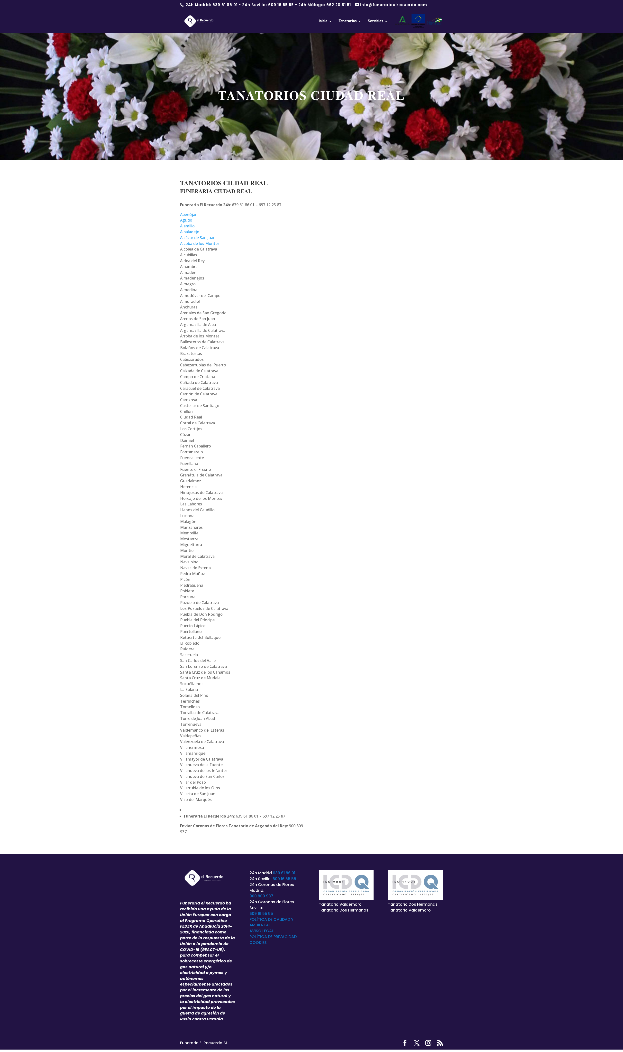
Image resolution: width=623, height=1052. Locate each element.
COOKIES (258, 942)
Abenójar (188, 214)
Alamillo (187, 226)
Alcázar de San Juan (198, 237)
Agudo (186, 220)
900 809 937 (261, 896)
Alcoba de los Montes (200, 243)
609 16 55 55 (281, 4)
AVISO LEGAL (261, 931)
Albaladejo (189, 231)
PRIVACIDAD (285, 937)
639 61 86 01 (225, 4)
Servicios (375, 21)
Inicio (323, 21)
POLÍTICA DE (261, 937)
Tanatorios (348, 21)
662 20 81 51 (338, 4)
